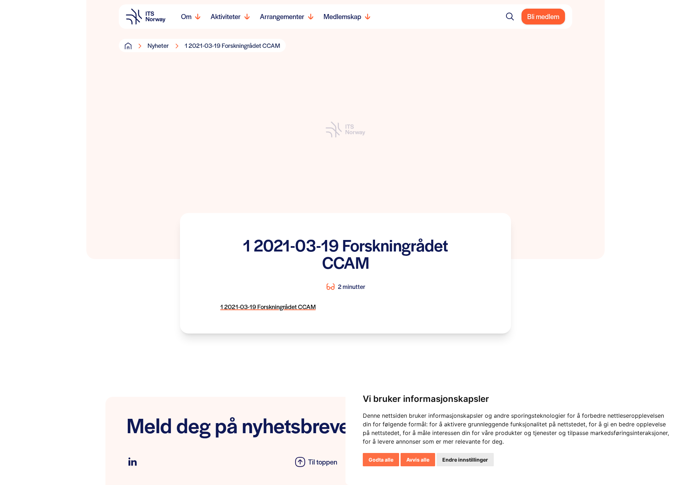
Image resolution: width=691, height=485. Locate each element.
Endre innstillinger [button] (465, 460)
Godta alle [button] (381, 460)
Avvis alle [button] (417, 460)
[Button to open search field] (510, 16)
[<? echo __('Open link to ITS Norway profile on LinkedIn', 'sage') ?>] (132, 462)
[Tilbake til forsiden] (146, 16)
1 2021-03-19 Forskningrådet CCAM (268, 306)
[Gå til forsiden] (128, 45)
